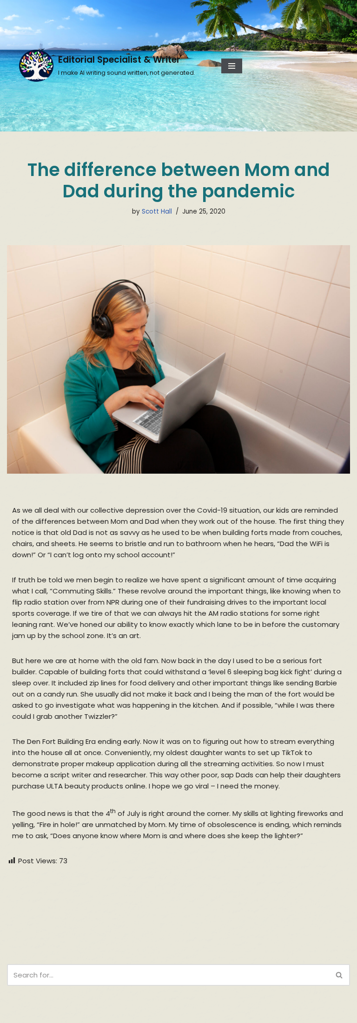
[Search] (339, 975)
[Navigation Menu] (231, 66)
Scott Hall (157, 211)
